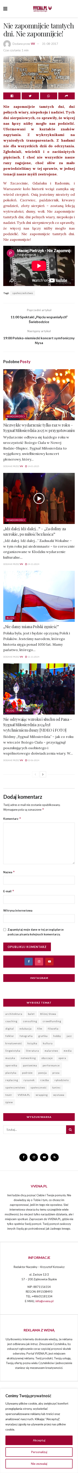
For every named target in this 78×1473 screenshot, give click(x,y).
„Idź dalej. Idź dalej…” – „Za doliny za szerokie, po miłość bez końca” (34, 531)
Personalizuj (39, 1452)
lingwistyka (12, 1050)
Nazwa (9, 872)
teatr (8, 1094)
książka (32, 1043)
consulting (30, 1021)
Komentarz (12, 819)
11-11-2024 (33, 656)
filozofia (53, 1028)
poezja (42, 1072)
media (68, 1050)
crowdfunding (52, 1021)
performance (51, 1065)
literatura (32, 1050)
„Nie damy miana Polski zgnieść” (31, 626)
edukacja (26, 1028)
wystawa (58, 1094)
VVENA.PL (24, 1094)
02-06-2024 (33, 760)
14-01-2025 (33, 466)
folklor (9, 1036)
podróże (27, 1072)
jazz (69, 1036)
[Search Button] (70, 1129)
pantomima (30, 1065)
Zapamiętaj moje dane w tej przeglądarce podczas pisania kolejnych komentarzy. (36, 932)
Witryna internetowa (17, 910)
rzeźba (44, 1080)
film (39, 1028)
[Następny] (43, 774)
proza (56, 1072)
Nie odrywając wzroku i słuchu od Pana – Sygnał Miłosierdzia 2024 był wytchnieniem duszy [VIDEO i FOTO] (37, 725)
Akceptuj (39, 1440)
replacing (11, 1080)
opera (62, 1058)
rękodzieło (62, 1080)
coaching (11, 1021)
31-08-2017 (50, 43)
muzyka (10, 1058)
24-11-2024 (33, 564)
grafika (43, 1036)
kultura (48, 1043)
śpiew (9, 1102)
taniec (56, 1087)
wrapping (42, 1094)
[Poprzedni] (35, 774)
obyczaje (47, 1058)
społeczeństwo (22, 293)
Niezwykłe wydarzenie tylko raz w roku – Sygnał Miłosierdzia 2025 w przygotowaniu (39, 427)
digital (9, 1028)
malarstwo (51, 1050)
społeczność (39, 1087)
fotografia (26, 1036)
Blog (11, 617)
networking (28, 1058)
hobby (57, 1036)
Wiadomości (16, 416)
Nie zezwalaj (39, 1463)
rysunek (29, 1080)
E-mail (8, 891)
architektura (13, 1013)
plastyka (10, 1072)
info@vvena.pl (45, 1301)
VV (33, 43)
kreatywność (13, 1043)
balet (31, 1013)
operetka (11, 1065)
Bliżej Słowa (48, 1013)
